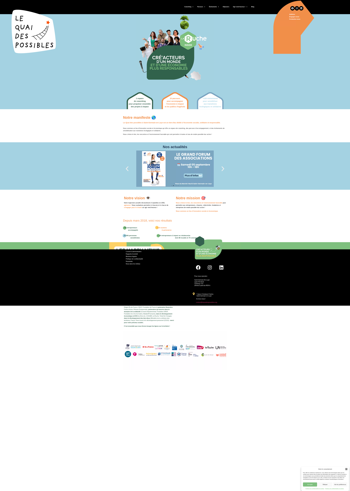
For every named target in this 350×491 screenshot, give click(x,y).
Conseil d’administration (133, 251)
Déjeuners (226, 6)
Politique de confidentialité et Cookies (315, 488)
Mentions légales (131, 256)
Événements (213, 6)
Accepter (310, 484)
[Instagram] (297, 8)
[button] (346, 469)
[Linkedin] (301, 8)
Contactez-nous (294, 19)
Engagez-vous (294, 17)
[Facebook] (292, 8)
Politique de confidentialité (134, 259)
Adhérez (292, 14)
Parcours (200, 6)
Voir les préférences (340, 484)
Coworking (187, 6)
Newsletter (129, 261)
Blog (252, 6)
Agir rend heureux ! (239, 6)
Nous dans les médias (133, 264)
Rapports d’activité (132, 254)
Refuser (325, 484)
